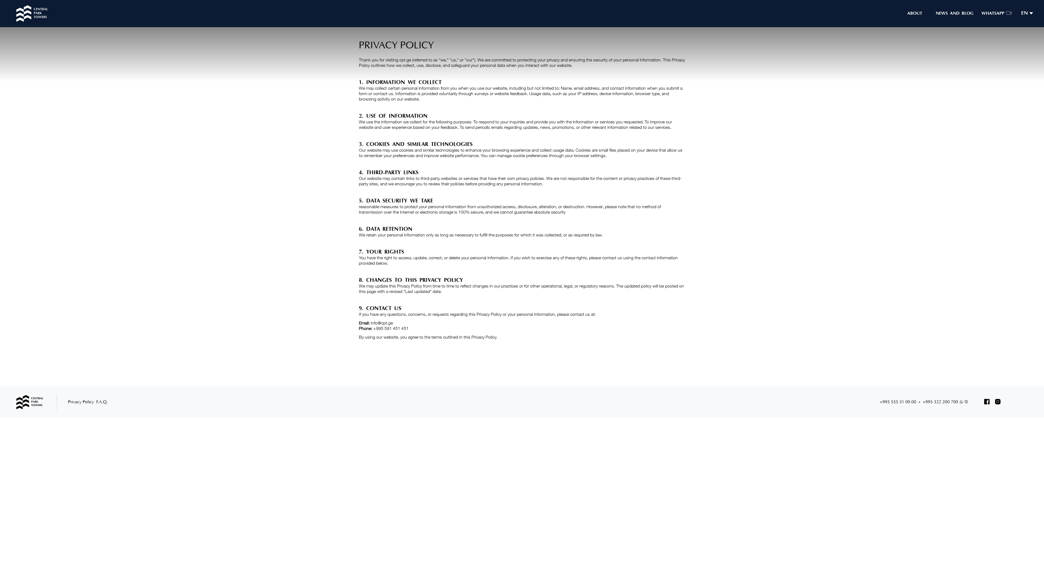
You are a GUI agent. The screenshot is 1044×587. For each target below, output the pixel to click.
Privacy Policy (81, 402)
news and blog (954, 13)
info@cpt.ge (382, 323)
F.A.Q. (102, 402)
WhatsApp (992, 13)
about (914, 13)
